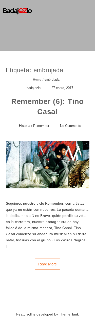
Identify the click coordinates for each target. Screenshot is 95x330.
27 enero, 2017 (62, 88)
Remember (41, 126)
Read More (47, 264)
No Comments (70, 126)
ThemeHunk (69, 314)
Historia (24, 126)
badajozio (34, 88)
